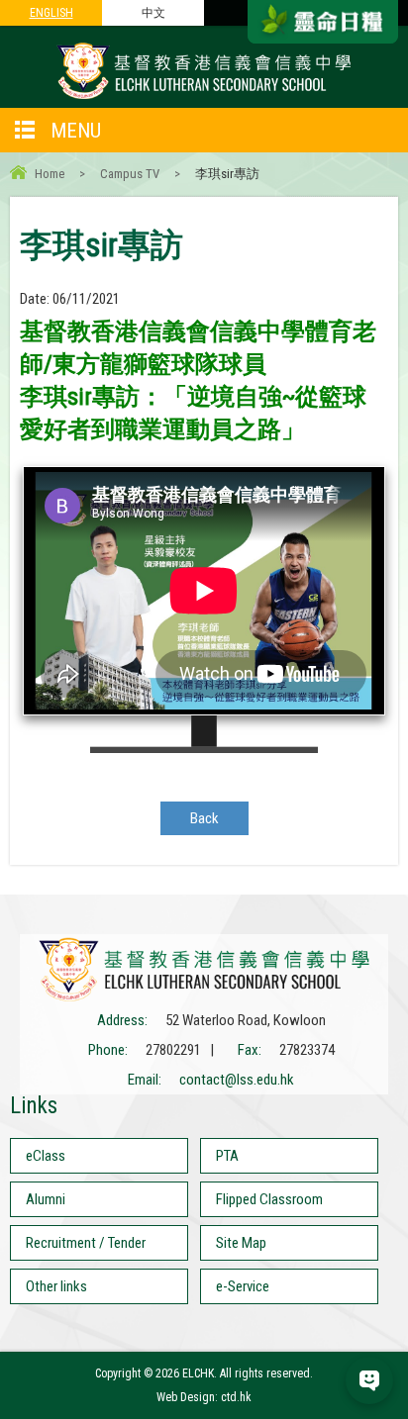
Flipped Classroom (269, 1199)
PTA (227, 1156)
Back (204, 818)
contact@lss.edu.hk (236, 1079)
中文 (153, 13)
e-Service (242, 1286)
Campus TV (129, 173)
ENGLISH (51, 13)
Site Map (241, 1243)
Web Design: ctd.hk (204, 1397)
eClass (45, 1156)
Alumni (45, 1199)
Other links (56, 1286)
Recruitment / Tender (86, 1243)
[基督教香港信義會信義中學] (204, 98)
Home (49, 173)
